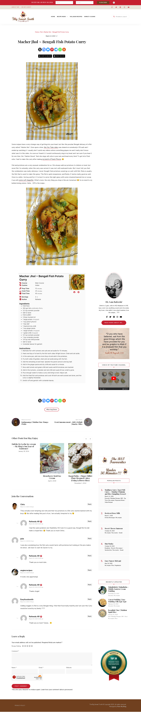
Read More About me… (114, 322)
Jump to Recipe (46, 56)
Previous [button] (86, 439)
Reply (89, 504)
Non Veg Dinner (52, 409)
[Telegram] (56, 49)
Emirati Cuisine (89, 16)
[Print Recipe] (74, 292)
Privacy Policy (20, 705)
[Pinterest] (52, 49)
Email (41, 668)
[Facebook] (44, 49)
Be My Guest (26, 7)
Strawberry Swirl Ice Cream (52, 477)
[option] (24, 448)
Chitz (22, 504)
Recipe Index (61, 16)
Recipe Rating (16, 646)
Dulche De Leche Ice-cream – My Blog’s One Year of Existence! (24, 446)
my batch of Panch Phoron (51, 159)
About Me (15, 7)
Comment (15, 651)
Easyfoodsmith (26, 599)
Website (69, 668)
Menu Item (112, 7)
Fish (41, 32)
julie (22, 538)
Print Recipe (60, 56)
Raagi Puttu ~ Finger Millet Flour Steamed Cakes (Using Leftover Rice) (80, 478)
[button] (78, 292)
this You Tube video (51, 147)
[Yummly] (64, 49)
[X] (40, 49)
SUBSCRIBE (103, 2)
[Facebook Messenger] (48, 49)
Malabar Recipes (76, 16)
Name (14, 668)
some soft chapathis (26, 180)
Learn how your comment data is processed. (57, 689)
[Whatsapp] (60, 49)
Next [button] (90, 439)
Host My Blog (121, 706)
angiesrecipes (26, 570)
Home (53, 16)
